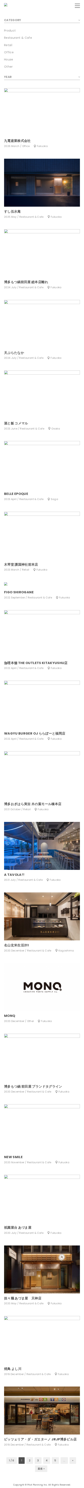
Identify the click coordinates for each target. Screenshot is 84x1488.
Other (8, 67)
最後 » (41, 1468)
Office (9, 52)
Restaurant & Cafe (18, 38)
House (8, 59)
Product (10, 30)
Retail (8, 45)
